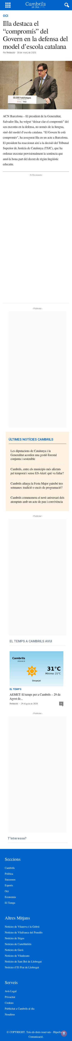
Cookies (9, 1003)
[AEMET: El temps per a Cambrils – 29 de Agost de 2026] (36, 668)
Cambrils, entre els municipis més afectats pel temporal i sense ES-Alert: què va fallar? (37, 471)
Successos (10, 879)
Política (9, 873)
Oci (5, 16)
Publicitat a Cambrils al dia (19, 1008)
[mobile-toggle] (8, 5)
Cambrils (10, 868)
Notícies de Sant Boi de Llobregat (23, 961)
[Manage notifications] (64, 1033)
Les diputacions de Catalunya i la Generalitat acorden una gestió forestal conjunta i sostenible (34, 455)
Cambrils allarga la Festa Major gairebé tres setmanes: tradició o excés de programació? (37, 485)
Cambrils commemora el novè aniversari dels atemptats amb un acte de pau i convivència (37, 499)
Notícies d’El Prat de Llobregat (22, 967)
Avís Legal (11, 991)
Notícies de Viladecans (17, 955)
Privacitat (10, 997)
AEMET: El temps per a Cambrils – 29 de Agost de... (35, 696)
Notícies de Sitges (14, 938)
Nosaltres (10, 1014)
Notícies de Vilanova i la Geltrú (22, 926)
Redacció (11, 52)
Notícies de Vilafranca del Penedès (23, 932)
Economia (10, 897)
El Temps (15, 689)
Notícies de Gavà (14, 950)
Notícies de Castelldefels (18, 944)
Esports (9, 885)
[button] (66, 5)
